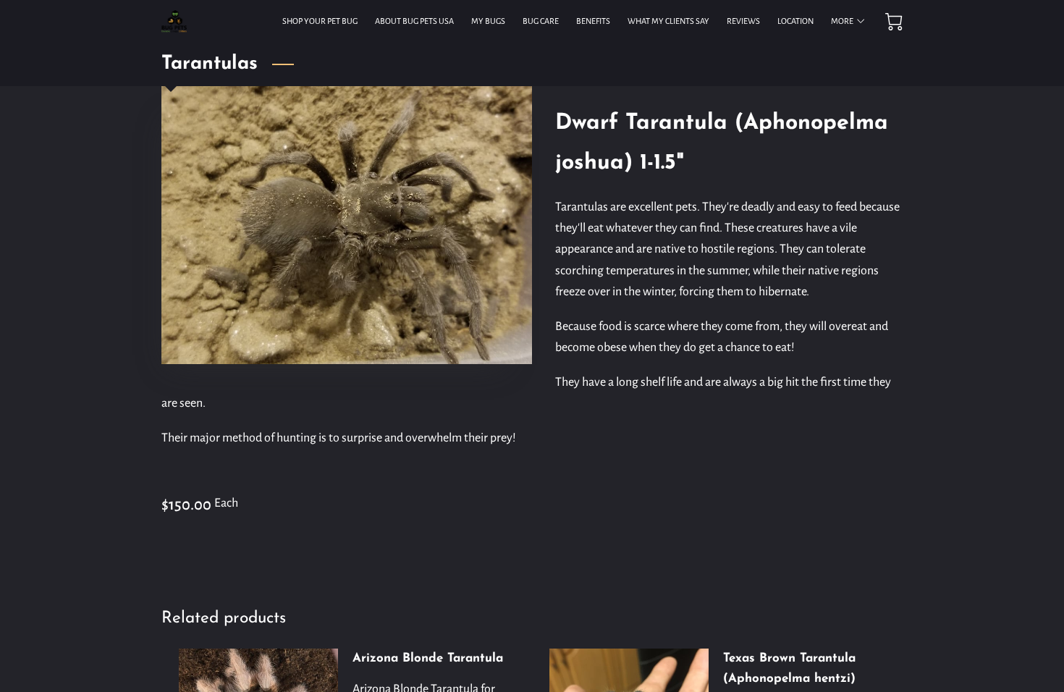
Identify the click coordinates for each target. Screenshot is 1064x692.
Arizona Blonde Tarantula (427, 658)
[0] (894, 21)
